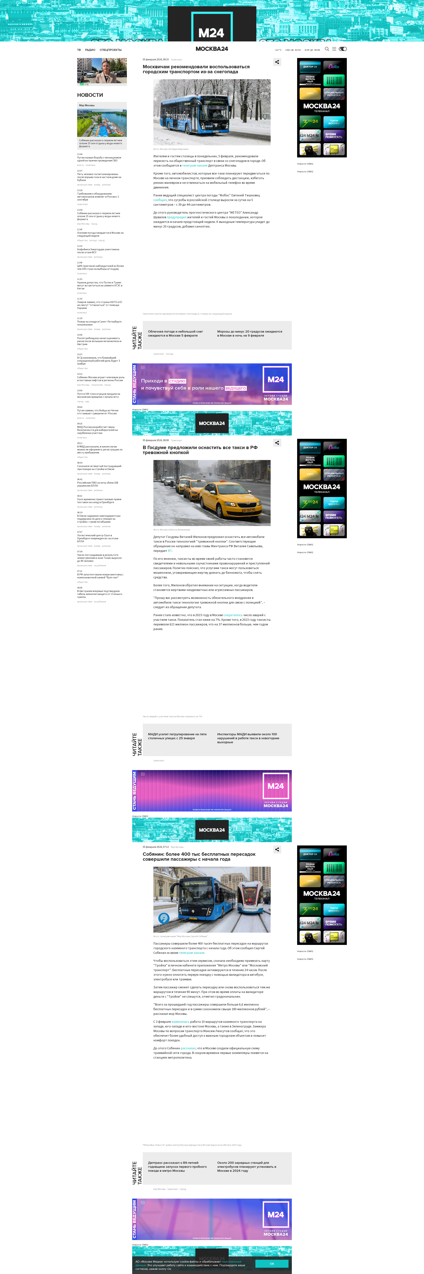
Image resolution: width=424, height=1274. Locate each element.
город (94, 224)
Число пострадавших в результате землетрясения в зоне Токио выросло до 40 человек (99, 558)
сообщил (160, 200)
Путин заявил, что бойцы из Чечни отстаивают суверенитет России (97, 412)
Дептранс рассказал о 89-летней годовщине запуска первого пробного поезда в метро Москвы (177, 1167)
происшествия (84, 185)
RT (170, 551)
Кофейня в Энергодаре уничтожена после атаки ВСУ (98, 251)
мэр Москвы (83, 224)
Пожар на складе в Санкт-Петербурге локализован (99, 323)
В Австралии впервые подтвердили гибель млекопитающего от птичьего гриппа (99, 594)
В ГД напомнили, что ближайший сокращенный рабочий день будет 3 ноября (98, 361)
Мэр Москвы (87, 105)
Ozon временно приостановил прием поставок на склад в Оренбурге (99, 500)
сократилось (233, 615)
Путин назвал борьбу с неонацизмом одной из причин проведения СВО (99, 159)
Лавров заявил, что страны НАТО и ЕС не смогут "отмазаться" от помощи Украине (99, 305)
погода (93, 240)
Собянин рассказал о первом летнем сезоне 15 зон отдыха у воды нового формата (100, 143)
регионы (106, 185)
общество (82, 240)
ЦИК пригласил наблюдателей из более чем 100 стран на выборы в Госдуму (100, 267)
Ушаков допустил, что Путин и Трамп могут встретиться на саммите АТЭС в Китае (99, 285)
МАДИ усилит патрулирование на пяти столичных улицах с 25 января (177, 736)
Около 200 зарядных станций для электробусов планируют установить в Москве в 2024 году (246, 1167)
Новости (90, 95)
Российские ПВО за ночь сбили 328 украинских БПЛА (97, 484)
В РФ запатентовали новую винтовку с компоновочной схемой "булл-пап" (100, 576)
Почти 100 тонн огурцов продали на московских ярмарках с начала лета (98, 395)
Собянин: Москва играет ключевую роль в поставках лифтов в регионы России (101, 379)
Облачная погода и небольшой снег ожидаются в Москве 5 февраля (175, 334)
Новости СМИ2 (140, 409)
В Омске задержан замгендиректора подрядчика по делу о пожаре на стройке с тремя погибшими (98, 519)
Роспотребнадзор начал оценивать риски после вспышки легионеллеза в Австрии (99, 341)
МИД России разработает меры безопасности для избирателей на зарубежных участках (97, 430)
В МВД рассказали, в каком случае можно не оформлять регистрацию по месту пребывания (100, 449)
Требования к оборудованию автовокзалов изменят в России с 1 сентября (98, 197)
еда (87, 401)
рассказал (188, 1048)
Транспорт (176, 59)
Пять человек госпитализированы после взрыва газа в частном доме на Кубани (99, 177)
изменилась (180, 1021)
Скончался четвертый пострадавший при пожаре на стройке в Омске (99, 467)
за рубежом (100, 565)
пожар (97, 185)
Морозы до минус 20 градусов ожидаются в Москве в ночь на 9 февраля (249, 334)
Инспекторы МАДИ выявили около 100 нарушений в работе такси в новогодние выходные (248, 738)
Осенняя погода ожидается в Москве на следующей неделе (100, 234)
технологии (97, 385)
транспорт (82, 204)
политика (90, 165)
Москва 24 (212, 48)
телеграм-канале (194, 165)
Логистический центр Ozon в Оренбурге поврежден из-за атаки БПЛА (97, 538)
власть (80, 165)
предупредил (177, 217)
